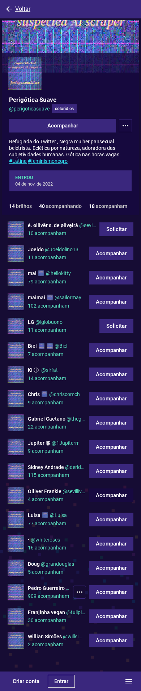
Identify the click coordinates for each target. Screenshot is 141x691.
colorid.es (64, 108)
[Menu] (125, 125)
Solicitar (116, 229)
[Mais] (79, 592)
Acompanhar (62, 125)
